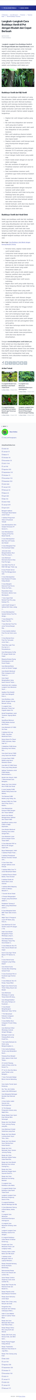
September (8, 472)
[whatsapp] (14, 363)
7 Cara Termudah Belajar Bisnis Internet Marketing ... (9, 1079)
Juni (6, 1361)
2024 (6, 502)
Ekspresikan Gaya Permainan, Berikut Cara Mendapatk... (9, 593)
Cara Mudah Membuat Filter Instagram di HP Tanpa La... (8, 673)
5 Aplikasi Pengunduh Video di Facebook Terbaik (8, 519)
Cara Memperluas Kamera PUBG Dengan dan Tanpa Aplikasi (8, 810)
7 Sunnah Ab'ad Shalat (8, 893)
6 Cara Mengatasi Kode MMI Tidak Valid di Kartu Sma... (9, 912)
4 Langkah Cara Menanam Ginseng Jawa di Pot (9, 1225)
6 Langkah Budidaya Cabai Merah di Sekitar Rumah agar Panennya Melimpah (9, 410)
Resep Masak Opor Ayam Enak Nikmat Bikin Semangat (9, 1117)
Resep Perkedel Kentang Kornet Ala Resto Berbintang (9, 1265)
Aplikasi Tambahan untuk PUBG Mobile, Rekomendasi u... (9, 772)
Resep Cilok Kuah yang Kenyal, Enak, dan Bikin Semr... (9, 1336)
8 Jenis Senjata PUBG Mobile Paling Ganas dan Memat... (9, 791)
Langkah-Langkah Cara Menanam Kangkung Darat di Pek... (9, 1197)
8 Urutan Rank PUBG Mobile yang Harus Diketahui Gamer (8, 760)
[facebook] (6, 363)
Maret (6, 454)
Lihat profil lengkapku (9, 437)
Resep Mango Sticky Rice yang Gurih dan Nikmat (8, 1329)
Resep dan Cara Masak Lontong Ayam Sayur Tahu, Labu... (9, 1136)
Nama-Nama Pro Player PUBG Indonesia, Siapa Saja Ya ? (9, 741)
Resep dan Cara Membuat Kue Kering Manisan (8, 1178)
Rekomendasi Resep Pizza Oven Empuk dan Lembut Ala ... (9, 1272)
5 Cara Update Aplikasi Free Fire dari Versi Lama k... (9, 633)
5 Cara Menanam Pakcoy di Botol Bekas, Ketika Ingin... (9, 1209)
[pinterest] (21, 363)
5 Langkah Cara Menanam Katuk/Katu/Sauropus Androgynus (25, 386)
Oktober (6, 457)
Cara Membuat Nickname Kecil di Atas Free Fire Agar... (8, 560)
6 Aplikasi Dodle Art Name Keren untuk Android (7, 881)
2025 (5, 1376)
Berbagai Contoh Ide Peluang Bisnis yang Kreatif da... (8, 1037)
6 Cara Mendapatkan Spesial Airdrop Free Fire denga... (9, 614)
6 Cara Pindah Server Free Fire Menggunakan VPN (9, 572)
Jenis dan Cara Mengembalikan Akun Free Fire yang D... (8, 553)
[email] (25, 363)
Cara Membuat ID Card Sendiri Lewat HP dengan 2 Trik (9, 926)
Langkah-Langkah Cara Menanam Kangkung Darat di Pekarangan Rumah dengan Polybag (26, 410)
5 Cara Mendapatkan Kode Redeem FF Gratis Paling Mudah (9, 579)
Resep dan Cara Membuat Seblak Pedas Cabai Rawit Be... (9, 1157)
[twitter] (10, 363)
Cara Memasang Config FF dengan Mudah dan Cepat (9, 654)
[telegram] (18, 363)
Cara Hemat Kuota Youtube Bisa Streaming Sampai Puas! (9, 969)
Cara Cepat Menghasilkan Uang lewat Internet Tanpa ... (9, 680)
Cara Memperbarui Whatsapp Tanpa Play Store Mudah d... (8, 940)
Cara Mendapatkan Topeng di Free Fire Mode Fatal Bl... (7, 534)
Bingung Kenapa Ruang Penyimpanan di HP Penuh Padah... (9, 661)
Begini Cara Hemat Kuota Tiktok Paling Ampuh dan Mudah (9, 988)
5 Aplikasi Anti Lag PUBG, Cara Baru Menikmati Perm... (7, 734)
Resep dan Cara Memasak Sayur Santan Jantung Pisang (9, 1150)
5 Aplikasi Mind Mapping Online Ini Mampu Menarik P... (9, 888)
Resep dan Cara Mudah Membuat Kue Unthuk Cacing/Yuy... (9, 1164)
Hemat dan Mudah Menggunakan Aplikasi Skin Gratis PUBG (8, 817)
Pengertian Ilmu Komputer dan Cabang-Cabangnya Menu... (9, 1308)
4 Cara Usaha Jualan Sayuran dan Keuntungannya (8, 1103)
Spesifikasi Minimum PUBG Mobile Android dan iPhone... (8, 722)
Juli (5, 466)
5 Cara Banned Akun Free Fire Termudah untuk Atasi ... (8, 640)
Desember (7, 481)
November (7, 460)
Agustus (7, 469)
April (6, 496)
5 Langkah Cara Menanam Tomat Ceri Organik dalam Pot (8, 708)
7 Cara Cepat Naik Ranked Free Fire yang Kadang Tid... (8, 600)
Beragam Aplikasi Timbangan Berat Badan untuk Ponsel (9, 512)
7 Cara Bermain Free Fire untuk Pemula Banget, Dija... (9, 626)
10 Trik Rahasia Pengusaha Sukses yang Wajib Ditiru (9, 1110)
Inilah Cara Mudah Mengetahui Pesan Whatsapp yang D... (8, 933)
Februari (6, 490)
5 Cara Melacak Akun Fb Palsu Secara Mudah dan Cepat (9, 947)
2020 (6, 448)
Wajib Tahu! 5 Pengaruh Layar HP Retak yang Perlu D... (9, 919)
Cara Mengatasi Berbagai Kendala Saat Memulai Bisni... (9, 1096)
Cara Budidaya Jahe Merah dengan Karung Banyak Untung (8, 701)
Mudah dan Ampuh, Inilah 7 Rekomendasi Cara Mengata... (9, 779)
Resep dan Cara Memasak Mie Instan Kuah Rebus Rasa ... (8, 1322)
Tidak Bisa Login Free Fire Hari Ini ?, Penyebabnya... (8, 647)
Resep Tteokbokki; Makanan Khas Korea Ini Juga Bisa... (9, 1348)
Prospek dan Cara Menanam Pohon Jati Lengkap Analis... (8, 1246)
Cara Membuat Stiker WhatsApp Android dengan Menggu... (8, 1030)
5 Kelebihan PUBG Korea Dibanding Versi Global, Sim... (9, 748)
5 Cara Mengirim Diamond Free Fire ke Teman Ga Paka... (8, 586)
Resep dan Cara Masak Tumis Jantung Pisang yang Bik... (9, 1124)
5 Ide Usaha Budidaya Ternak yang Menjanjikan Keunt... (9, 1051)
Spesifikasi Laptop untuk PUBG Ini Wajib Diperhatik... (9, 824)
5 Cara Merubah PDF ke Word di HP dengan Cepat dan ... (9, 845)
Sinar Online (13, 432)
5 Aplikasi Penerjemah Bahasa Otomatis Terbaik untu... (9, 857)
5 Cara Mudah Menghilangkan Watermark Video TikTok (9, 1009)
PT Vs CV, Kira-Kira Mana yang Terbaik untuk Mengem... (9, 1072)
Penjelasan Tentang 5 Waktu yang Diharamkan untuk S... (9, 905)
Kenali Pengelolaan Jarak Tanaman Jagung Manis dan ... (9, 715)
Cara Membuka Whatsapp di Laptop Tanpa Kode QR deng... (9, 995)
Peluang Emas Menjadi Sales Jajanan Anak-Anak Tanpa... (9, 1058)
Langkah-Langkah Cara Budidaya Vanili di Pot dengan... (9, 1232)
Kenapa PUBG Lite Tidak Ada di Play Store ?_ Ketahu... (9, 803)
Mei (5, 499)
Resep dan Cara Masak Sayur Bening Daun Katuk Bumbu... (9, 1143)
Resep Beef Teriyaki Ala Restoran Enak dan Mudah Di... (9, 1286)
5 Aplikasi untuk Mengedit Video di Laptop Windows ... (7, 1258)
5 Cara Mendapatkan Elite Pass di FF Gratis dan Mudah (8, 541)
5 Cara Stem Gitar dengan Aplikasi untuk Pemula (8, 864)
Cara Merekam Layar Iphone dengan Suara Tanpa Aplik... (8, 838)
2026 (6, 1382)
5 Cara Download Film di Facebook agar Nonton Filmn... (9, 976)
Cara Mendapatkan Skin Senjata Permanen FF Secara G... (9, 527)
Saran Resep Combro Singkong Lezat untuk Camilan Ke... (8, 1279)
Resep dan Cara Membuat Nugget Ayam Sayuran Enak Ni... (9, 1171)
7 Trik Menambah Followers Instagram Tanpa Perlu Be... (8, 1016)
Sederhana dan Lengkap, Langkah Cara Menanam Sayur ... (9, 687)
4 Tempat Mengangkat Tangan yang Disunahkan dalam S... (9, 898)
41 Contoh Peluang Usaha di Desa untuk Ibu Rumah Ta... (9, 1065)
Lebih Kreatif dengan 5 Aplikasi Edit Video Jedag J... (9, 607)
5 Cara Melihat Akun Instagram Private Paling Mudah (9, 1023)
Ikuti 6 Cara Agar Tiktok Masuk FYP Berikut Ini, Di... (9, 955)
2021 (6, 463)
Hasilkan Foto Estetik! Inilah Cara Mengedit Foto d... (8, 694)
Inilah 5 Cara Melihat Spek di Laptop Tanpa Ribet (8, 1315)
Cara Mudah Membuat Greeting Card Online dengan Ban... (8, 831)
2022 (6, 484)
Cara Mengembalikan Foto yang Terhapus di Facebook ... (8, 1002)
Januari (6, 451)
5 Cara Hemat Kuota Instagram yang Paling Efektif (8, 961)
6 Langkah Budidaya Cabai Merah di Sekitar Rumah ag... (8, 1239)
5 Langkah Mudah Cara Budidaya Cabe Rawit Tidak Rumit (9, 385)
